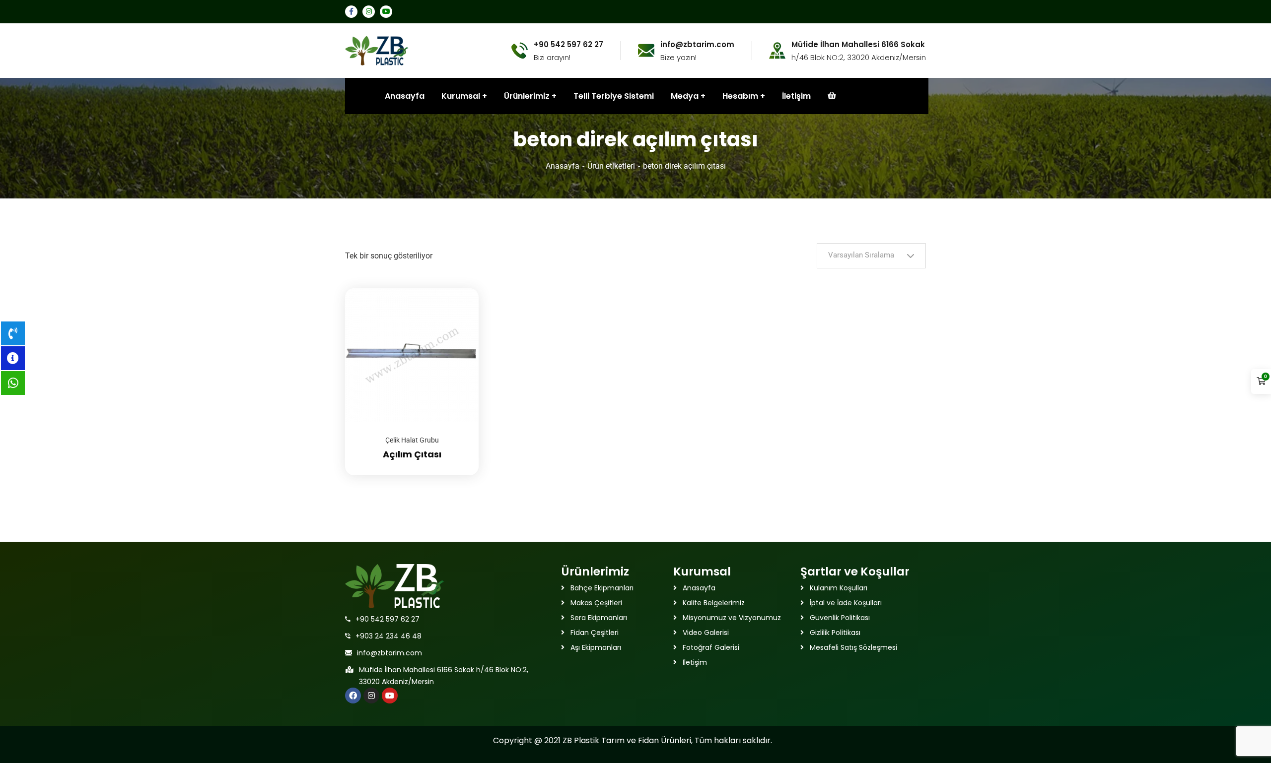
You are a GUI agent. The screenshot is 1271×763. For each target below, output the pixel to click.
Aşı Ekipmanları (595, 647)
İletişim (796, 96)
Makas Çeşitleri (596, 603)
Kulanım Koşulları (838, 588)
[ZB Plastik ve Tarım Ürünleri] (377, 50)
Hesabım (740, 96)
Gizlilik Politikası (835, 632)
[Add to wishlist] (459, 313)
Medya (685, 96)
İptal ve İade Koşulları (846, 603)
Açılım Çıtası (412, 454)
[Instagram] (371, 695)
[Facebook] (353, 695)
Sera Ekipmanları (598, 618)
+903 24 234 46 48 (388, 636)
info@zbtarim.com (389, 653)
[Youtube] (390, 695)
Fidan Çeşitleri (594, 632)
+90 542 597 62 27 (387, 619)
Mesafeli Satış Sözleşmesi (853, 647)
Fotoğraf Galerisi (711, 647)
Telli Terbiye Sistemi (613, 96)
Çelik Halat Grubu (412, 440)
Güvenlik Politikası (840, 618)
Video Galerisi (706, 632)
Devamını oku (459, 288)
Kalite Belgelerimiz (714, 603)
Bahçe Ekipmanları (602, 588)
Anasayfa (562, 166)
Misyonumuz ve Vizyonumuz (732, 618)
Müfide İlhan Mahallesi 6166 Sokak (858, 45)
